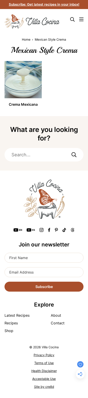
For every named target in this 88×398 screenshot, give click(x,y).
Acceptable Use (44, 379)
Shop (9, 330)
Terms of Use (44, 363)
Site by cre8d (44, 387)
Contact (58, 323)
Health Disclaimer (44, 371)
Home (26, 39)
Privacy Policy (44, 355)
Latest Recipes (17, 315)
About (56, 315)
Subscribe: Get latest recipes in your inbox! (44, 4)
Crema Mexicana (23, 104)
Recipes (11, 323)
